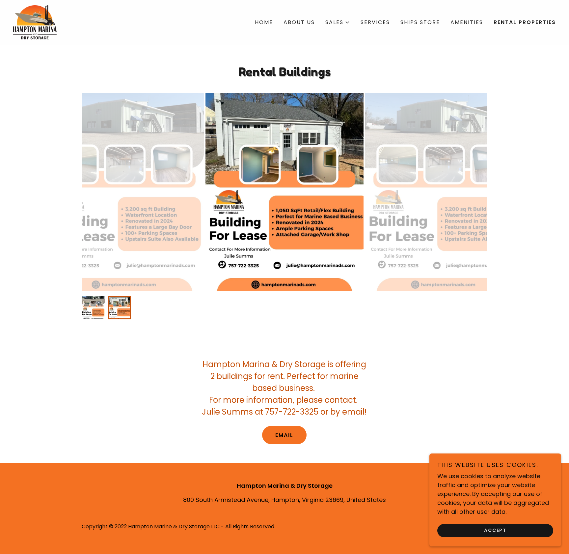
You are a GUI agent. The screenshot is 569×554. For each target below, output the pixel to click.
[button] (337, 22)
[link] (35, 22)
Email (284, 435)
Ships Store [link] (420, 22)
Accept (495, 530)
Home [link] (264, 22)
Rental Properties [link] (525, 22)
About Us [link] (299, 22)
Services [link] (375, 22)
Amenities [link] (466, 22)
